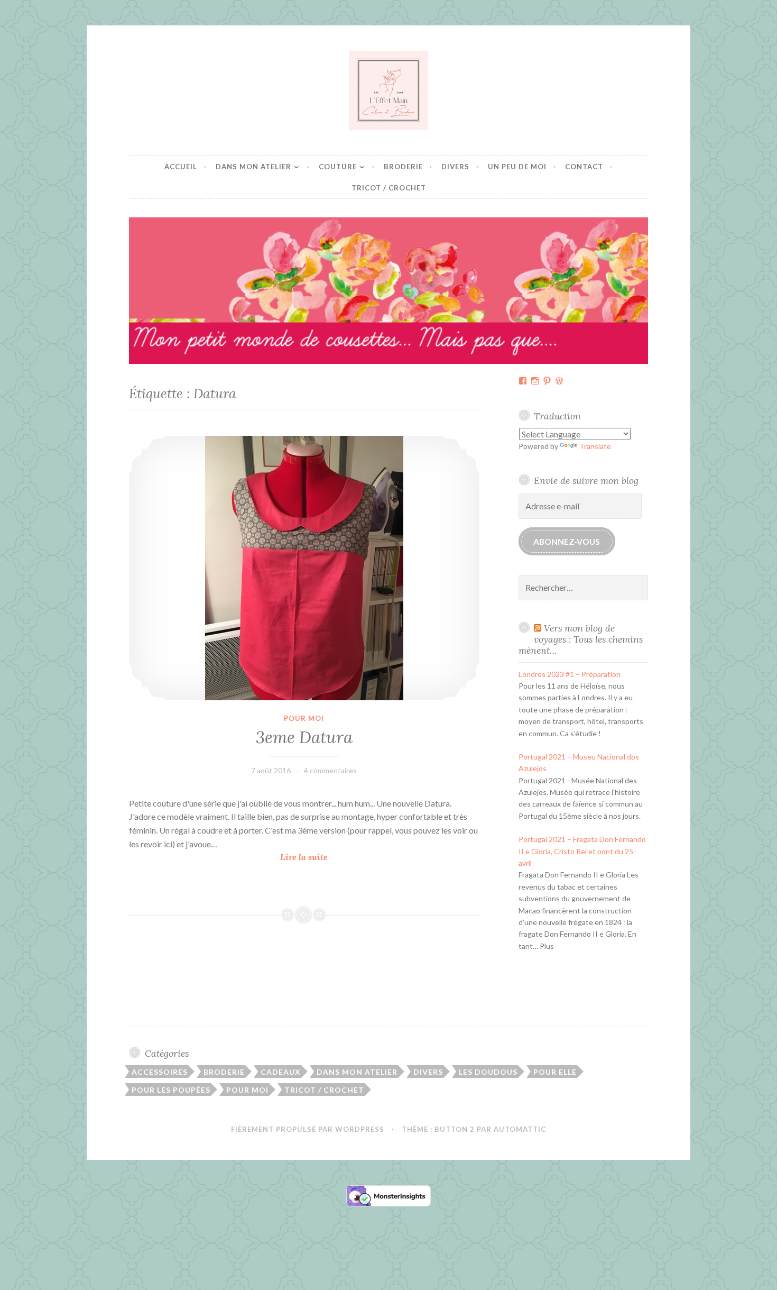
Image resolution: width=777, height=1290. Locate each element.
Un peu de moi (517, 166)
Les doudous (488, 1071)
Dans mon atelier (253, 166)
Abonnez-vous (566, 541)
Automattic (520, 1129)
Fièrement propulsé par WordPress (307, 1129)
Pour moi (304, 718)
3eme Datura (304, 737)
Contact (584, 166)
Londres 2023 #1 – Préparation (570, 674)
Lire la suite (307, 857)
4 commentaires (330, 770)
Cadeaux (281, 1071)
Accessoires (160, 1071)
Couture (338, 166)
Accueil (180, 166)
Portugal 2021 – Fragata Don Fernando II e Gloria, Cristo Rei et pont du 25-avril (582, 851)
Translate (595, 446)
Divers (455, 166)
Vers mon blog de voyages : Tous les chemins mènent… (581, 639)
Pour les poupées (171, 1089)
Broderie (403, 166)
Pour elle (555, 1071)
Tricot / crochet (389, 188)
